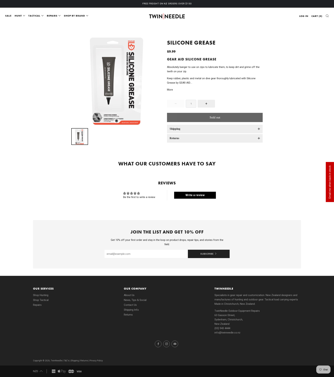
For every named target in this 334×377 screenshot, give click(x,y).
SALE (8, 15)
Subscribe (207, 253)
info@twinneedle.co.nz (227, 332)
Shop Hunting (40, 295)
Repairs (37, 304)
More (170, 89)
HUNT (18, 15)
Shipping (75, 360)
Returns (128, 314)
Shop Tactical (41, 300)
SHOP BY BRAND (74, 15)
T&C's (66, 360)
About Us (129, 295)
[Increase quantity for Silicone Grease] (206, 104)
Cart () (316, 16)
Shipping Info (131, 309)
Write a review (195, 195)
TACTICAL (34, 15)
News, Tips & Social (135, 300)
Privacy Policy (96, 360)
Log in (303, 16)
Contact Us (130, 304)
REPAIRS (52, 15)
